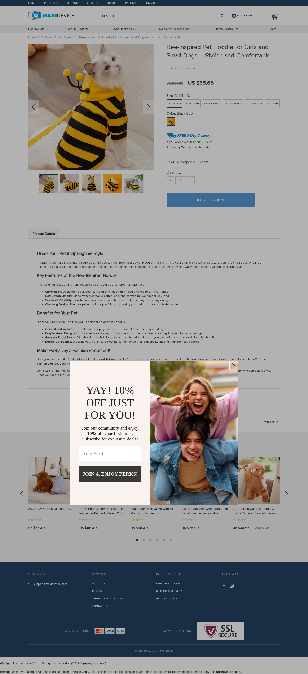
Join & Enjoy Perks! (110, 474)
